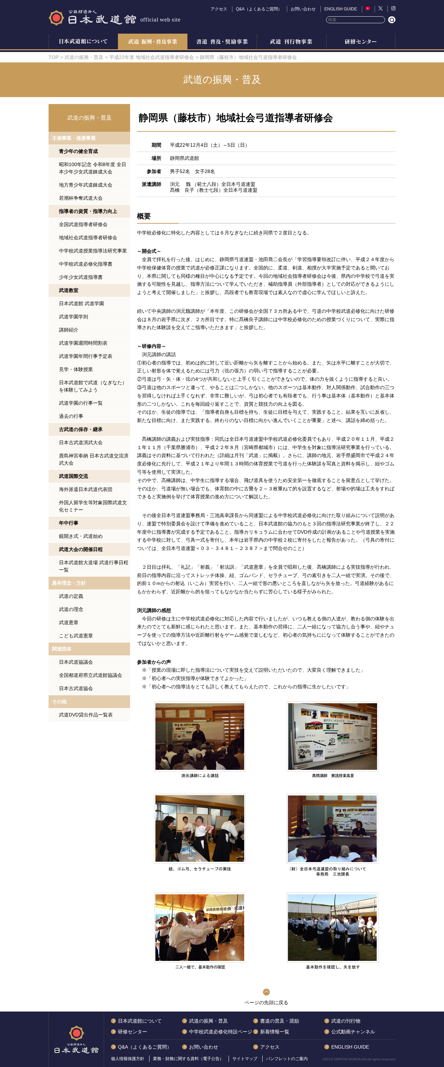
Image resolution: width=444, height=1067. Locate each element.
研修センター (360, 42)
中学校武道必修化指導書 (85, 264)
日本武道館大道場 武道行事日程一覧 (93, 566)
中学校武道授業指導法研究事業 (93, 250)
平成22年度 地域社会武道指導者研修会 (151, 57)
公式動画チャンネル (353, 1031)
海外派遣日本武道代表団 (85, 489)
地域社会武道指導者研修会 (88, 237)
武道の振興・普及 (152, 42)
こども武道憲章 (76, 635)
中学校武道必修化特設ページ (220, 1031)
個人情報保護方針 (127, 1058)
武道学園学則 (73, 316)
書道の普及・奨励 (222, 42)
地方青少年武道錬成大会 (85, 185)
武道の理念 (71, 609)
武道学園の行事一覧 (81, 403)
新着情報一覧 (274, 1031)
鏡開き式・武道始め (81, 536)
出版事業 (291, 42)
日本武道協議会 (76, 662)
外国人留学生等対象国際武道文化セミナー (93, 506)
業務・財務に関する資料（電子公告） (188, 1058)
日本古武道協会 (76, 688)
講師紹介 (68, 330)
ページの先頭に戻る (266, 1002)
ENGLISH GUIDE (340, 9)
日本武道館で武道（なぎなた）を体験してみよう (93, 386)
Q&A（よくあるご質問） (259, 9)
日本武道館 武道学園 (81, 303)
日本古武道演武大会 (81, 442)
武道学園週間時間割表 (83, 343)
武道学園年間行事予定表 (85, 356)
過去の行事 (71, 416)
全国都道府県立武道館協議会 (90, 675)
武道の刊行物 (345, 1021)
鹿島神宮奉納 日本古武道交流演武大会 (93, 459)
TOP (54, 57)
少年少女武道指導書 (81, 277)
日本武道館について (83, 42)
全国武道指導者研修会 (83, 224)
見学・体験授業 (76, 369)
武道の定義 (71, 596)
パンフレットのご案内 (287, 1058)
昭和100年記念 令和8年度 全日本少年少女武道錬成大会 (92, 168)
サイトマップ (244, 1058)
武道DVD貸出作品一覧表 (86, 714)
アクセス (219, 9)
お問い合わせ (303, 9)
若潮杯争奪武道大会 (81, 198)
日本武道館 (114, 17)
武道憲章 (68, 622)
